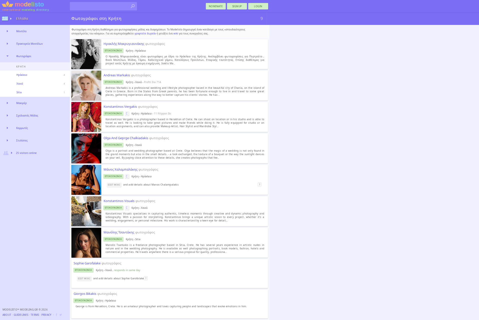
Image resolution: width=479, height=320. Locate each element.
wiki (175, 33)
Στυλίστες (22, 140)
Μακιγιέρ (21, 103)
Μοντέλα (21, 31)
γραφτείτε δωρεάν (145, 33)
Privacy (46, 315)
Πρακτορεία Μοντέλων (29, 43)
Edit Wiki (114, 184)
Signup (237, 6)
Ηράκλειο (21, 75)
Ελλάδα (22, 18)
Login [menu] (258, 6)
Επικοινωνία (113, 50)
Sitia (19, 92)
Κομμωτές (22, 128)
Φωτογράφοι (23, 56)
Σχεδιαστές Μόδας (27, 115)
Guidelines (21, 315)
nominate (216, 6)
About (6, 315)
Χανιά (19, 83)
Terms (35, 315)
